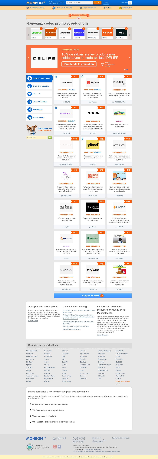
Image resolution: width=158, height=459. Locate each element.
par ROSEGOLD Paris (119, 102)
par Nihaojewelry (66, 195)
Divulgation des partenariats (92, 449)
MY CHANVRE (85, 373)
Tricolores (83, 356)
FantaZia (83, 379)
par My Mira (66, 227)
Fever (82, 370)
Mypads (47, 373)
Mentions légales (100, 451)
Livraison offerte (97, 442)
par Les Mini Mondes (119, 133)
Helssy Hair (48, 351)
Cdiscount (77, 37)
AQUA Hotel (119, 37)
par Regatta (119, 258)
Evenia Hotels (120, 373)
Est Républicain (49, 367)
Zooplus (118, 370)
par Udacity (92, 227)
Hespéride (119, 359)
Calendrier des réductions (71, 329)
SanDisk (83, 362)
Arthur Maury (66, 381)
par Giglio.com (66, 289)
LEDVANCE (30, 373)
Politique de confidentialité (86, 451)
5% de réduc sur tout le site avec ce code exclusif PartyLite (88, 56)
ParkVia (82, 359)
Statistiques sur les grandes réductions (76, 326)
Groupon (33, 37)
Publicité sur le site (79, 438)
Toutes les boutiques (123, 381)
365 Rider (119, 365)
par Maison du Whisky (66, 164)
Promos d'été (127, 8)
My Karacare (84, 353)
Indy (63, 356)
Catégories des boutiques (121, 438)
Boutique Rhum (49, 376)
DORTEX (101, 373)
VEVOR (104, 37)
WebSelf (47, 370)
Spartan (29, 365)
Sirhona (82, 376)
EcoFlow (83, 351)
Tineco (46, 359)
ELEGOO (119, 362)
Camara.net (30, 379)
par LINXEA (119, 227)
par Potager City (93, 258)
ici (112, 457)
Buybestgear (48, 379)
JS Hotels (101, 376)
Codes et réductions (37, 8)
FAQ (55, 440)
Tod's (64, 367)
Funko (64, 365)
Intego (28, 370)
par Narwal (66, 133)
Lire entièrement (102, 335)
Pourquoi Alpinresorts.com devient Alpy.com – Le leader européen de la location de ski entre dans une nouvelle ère (78, 317)
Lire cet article (33, 321)
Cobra (46, 362)
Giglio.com (101, 367)
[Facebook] (60, 446)
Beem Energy (66, 376)
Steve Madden (85, 365)
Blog (106, 3)
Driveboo (101, 362)
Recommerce (92, 37)
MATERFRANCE (32, 351)
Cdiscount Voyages (104, 351)
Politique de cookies (113, 451)
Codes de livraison (89, 8)
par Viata (119, 289)
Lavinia (118, 379)
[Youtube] (55, 446)
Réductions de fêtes (79, 440)
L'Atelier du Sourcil (104, 365)
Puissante (101, 356)
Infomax (65, 370)
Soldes (108, 8)
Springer (65, 379)
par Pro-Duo (93, 289)
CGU (75, 451)
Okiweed (65, 351)
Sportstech (30, 359)
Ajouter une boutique (99, 440)
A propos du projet (59, 438)
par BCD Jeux (92, 195)
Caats (64, 373)
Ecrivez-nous (96, 438)
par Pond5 (93, 133)
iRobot (118, 367)
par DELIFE (66, 102)
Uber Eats (62, 37)
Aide (59, 440)
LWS (99, 379)
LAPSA (46, 365)
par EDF (66, 258)
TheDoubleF (120, 376)
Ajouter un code (78, 442)
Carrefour (65, 353)
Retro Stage (102, 359)
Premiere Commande (64, 8)
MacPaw (29, 362)
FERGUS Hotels (31, 356)
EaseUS (65, 362)
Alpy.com (48, 37)
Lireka (118, 356)
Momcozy (101, 353)
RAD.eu (47, 381)
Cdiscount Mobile (122, 353)
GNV (63, 359)
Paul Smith (119, 351)
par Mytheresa (119, 164)
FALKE (28, 381)
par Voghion (93, 102)
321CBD (29, 367)
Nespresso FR (103, 370)
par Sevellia (119, 195)
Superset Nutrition (32, 376)
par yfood (93, 164)
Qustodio (83, 367)
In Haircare (48, 356)
